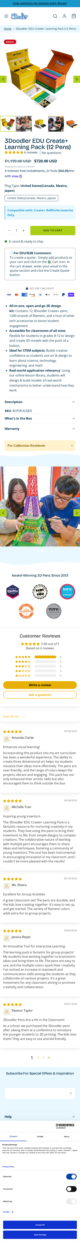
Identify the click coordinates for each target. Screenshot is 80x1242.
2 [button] (38, 1058)
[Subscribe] (71, 1093)
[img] (12, 731)
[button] (6, 16)
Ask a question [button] (40, 695)
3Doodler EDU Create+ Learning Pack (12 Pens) (46, 28)
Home (7, 28)
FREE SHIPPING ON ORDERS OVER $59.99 (39, 3)
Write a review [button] (40, 685)
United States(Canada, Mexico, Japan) (31, 198)
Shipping (8, 166)
